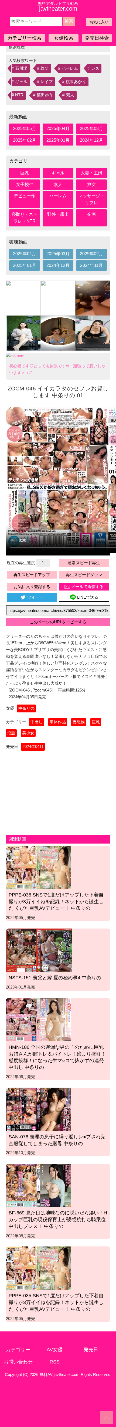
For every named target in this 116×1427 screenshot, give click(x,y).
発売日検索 (97, 38)
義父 (44, 68)
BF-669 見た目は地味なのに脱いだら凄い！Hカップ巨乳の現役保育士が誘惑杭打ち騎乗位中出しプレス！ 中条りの (58, 1219)
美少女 (28, 733)
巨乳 (24, 173)
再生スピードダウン (84, 574)
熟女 (91, 184)
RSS (55, 1362)
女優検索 (63, 38)
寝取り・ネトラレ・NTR (24, 217)
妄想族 (79, 721)
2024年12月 (91, 140)
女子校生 (24, 184)
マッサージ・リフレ (91, 199)
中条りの (26, 708)
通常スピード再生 (84, 562)
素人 (70, 95)
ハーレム (70, 68)
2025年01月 (58, 140)
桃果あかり (76, 82)
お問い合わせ (18, 1362)
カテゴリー (18, 1349)
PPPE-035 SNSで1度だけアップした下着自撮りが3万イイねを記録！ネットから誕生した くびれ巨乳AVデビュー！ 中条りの (56, 901)
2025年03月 (91, 128)
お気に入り (99, 22)
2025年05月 (24, 128)
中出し (36, 721)
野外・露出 (58, 214)
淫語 (11, 733)
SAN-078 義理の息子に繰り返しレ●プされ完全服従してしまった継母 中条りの (57, 1140)
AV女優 (55, 1349)
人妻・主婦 (91, 173)
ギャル (21, 82)
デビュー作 (24, 196)
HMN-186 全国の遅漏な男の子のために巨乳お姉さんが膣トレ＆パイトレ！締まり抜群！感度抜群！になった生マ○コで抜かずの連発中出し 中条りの (57, 1057)
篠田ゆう (45, 95)
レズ (95, 68)
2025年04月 (58, 128)
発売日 (91, 1349)
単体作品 (58, 721)
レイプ (46, 82)
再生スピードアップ (31, 574)
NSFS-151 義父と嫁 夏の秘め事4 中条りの (55, 977)
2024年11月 (91, 265)
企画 (91, 214)
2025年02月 (24, 140)
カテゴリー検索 (25, 38)
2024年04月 (32, 746)
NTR (19, 95)
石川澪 (21, 68)
